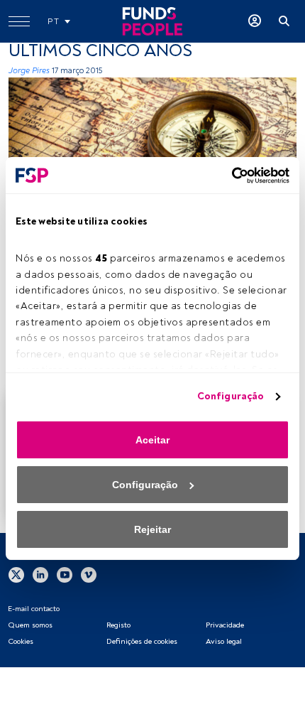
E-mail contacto (34, 608)
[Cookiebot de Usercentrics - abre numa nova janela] (227, 175)
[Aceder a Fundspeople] (254, 21)
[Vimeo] (88, 574)
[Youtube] (64, 574)
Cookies (20, 641)
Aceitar (152, 440)
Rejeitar (152, 529)
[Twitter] (16, 574)
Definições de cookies (141, 641)
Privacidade (225, 625)
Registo (118, 625)
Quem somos (30, 625)
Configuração (230, 396)
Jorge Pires (29, 70)
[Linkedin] (40, 574)
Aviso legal (224, 641)
